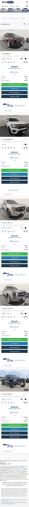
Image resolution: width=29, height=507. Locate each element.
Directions (12, 6)
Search (23, 18)
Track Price (16, 72)
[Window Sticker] (27, 62)
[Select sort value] (27, 24)
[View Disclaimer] (14, 62)
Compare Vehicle (8, 110)
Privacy (17, 499)
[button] (4, 6)
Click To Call (14, 88)
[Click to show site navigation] (27, 6)
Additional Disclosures (23, 499)
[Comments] (24, 62)
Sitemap (13, 499)
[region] (14, 78)
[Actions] (26, 53)
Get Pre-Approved (14, 92)
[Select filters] (24, 24)
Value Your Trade (14, 96)
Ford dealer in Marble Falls (18, 466)
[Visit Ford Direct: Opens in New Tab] (12, 503)
